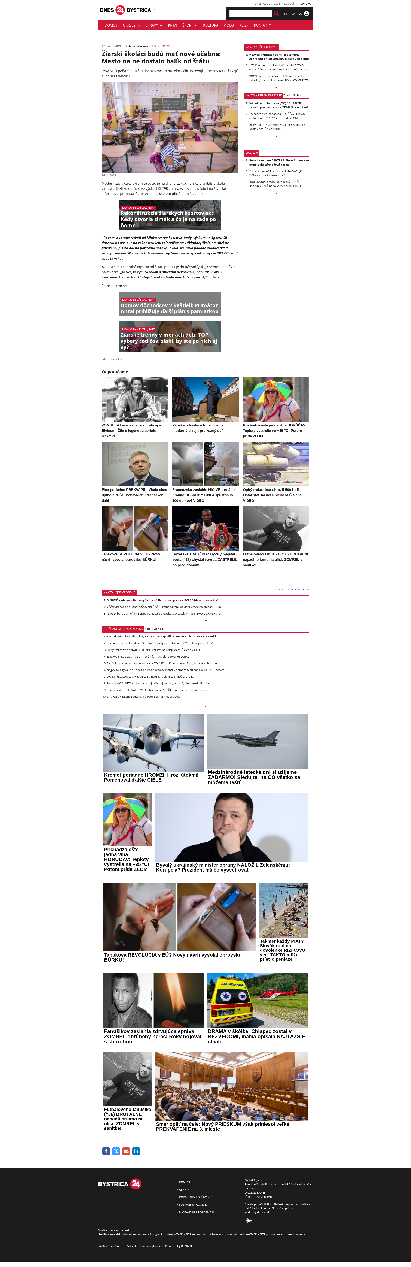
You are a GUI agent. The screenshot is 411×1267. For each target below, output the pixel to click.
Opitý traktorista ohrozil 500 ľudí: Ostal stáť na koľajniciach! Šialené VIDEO (278, 127)
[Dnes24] (139, 10)
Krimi (172, 25)
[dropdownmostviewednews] (276, 88)
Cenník (184, 1189)
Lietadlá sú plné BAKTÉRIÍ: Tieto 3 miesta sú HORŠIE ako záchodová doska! (279, 162)
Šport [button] (188, 25)
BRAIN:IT (186, 1246)
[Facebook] (106, 1151)
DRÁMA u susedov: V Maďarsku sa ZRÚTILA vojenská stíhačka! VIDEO (150, 676)
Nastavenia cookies (193, 1204)
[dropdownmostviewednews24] (276, 136)
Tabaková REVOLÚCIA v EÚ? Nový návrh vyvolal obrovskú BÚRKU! (148, 656)
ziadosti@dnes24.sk (257, 1212)
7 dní (286, 95)
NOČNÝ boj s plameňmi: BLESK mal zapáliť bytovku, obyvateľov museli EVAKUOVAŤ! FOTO (279, 78)
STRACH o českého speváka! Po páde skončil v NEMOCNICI (144, 697)
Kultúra (210, 25)
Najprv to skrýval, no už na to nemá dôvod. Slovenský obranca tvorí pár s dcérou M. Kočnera (165, 670)
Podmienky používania (195, 1197)
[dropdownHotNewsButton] (276, 194)
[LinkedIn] (136, 1151)
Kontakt (185, 1182)
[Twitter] (116, 1151)
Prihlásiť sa (293, 14)
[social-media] (248, 1221)
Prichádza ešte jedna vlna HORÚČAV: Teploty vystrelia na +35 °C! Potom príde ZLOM (277, 116)
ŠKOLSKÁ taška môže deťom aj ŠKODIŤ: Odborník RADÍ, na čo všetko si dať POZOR (275, 184)
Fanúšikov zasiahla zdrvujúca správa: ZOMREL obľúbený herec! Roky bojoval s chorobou (163, 663)
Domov (111, 25)
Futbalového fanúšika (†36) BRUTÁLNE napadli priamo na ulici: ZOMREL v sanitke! (278, 105)
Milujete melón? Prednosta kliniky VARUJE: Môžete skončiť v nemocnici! (275, 173)
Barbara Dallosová (136, 46)
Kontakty (262, 25)
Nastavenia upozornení (196, 1212)
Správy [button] (153, 25)
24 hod (297, 95)
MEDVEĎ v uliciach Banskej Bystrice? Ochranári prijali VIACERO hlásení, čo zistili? (279, 57)
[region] (154, 9)
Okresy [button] (130, 25)
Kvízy (243, 25)
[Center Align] (276, 13)
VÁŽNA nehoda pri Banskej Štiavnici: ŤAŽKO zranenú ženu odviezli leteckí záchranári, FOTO (278, 67)
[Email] (126, 1151)
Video (229, 25)
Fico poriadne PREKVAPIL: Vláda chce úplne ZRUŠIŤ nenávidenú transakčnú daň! (157, 690)
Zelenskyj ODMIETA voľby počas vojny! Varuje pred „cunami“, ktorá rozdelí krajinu (158, 683)
